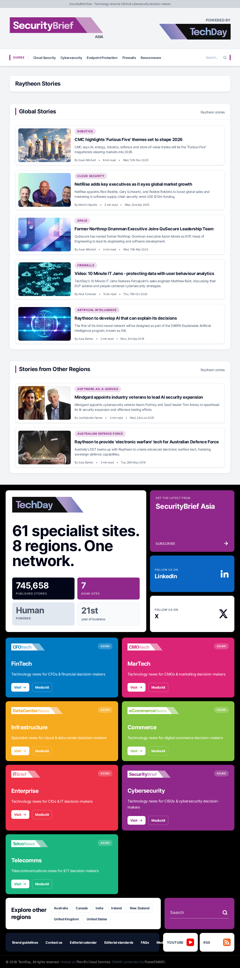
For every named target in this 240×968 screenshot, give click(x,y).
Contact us (53, 942)
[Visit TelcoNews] (37, 843)
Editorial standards (118, 942)
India (99, 908)
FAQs (145, 942)
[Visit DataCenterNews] (37, 710)
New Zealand (140, 908)
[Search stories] (225, 912)
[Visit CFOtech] (37, 647)
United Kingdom (66, 919)
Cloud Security (44, 58)
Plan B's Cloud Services (93, 962)
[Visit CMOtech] (153, 647)
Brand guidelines (25, 942)
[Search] (225, 57)
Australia (61, 908)
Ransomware (151, 58)
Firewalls (129, 58)
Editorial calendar (83, 942)
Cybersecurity (71, 58)
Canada (82, 908)
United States (97, 919)
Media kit (42, 687)
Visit (17, 687)
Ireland (116, 908)
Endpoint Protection (102, 58)
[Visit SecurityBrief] (153, 774)
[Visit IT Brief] (37, 774)
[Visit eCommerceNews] (153, 710)
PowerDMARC (155, 962)
